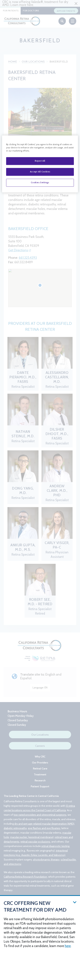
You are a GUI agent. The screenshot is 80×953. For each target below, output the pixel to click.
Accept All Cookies (40, 172)
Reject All (40, 161)
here (68, 946)
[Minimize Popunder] (74, 902)
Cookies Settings (40, 182)
